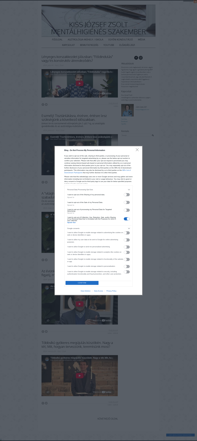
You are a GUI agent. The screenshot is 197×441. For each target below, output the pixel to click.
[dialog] (98, 220)
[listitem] (98, 189)
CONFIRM (82, 283)
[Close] (138, 150)
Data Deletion (86, 291)
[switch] (127, 194)
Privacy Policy (111, 291)
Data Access (98, 291)
